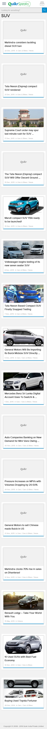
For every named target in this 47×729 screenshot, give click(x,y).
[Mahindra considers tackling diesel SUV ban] (23, 30)
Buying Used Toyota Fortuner (21, 700)
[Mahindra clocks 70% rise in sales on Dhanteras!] (23, 557)
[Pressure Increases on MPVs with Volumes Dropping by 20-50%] (23, 469)
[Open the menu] (4, 4)
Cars (19, 358)
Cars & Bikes (23, 51)
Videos (20, 621)
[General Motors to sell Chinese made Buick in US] (23, 513)
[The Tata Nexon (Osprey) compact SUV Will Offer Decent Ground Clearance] (23, 162)
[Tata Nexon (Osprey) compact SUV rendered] (23, 74)
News (31, 51)
